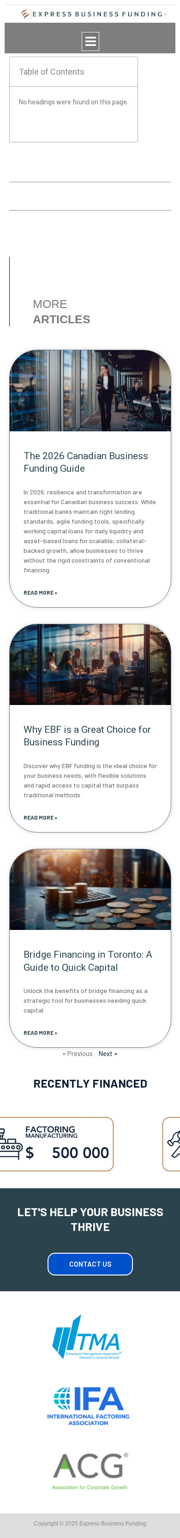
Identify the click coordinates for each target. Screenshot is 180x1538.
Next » (108, 1053)
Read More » (40, 592)
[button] (90, 41)
